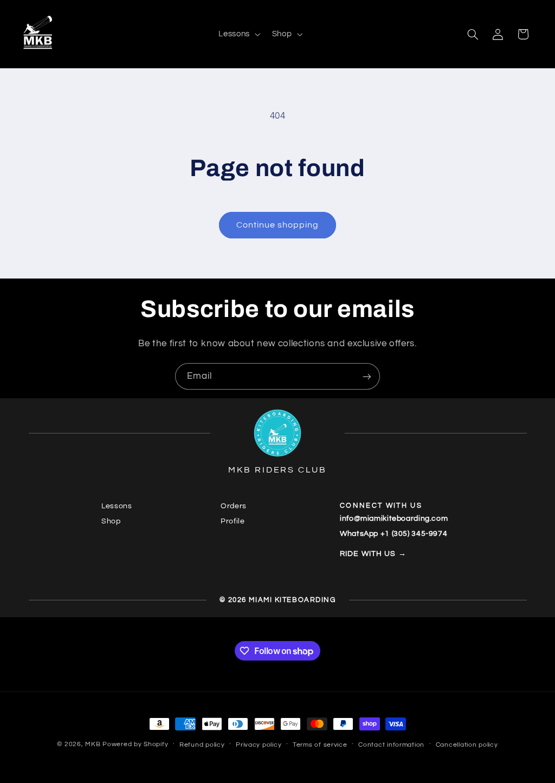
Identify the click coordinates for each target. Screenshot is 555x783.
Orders (234, 506)
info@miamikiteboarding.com (394, 518)
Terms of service (320, 745)
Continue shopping (277, 225)
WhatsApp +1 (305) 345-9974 (393, 534)
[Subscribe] (366, 376)
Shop (111, 521)
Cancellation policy (467, 745)
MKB (92, 744)
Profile (232, 521)
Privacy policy (258, 745)
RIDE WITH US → (373, 554)
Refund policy (202, 745)
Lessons (116, 506)
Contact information (391, 745)
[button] (238, 34)
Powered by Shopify (135, 744)
